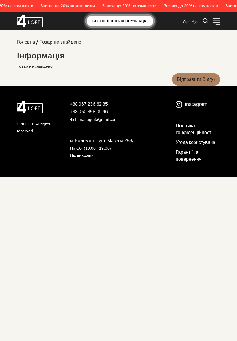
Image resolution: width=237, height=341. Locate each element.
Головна (26, 42)
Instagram (196, 104)
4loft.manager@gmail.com (94, 119)
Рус (195, 21)
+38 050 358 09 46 (89, 111)
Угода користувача (195, 142)
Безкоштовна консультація (119, 21)
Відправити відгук (196, 79)
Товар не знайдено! (61, 42)
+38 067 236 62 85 (89, 104)
